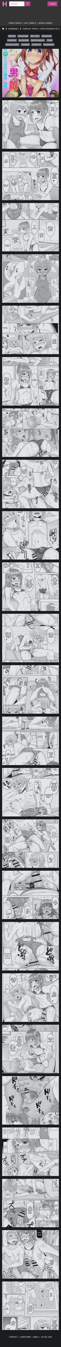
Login (52, 4)
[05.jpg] (30, 278)
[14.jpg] (30, 741)
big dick (35, 36)
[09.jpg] (30, 484)
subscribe (25, 1337)
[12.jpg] (30, 638)
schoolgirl (12, 44)
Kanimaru (13, 29)
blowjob (24, 40)
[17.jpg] (30, 895)
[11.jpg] (30, 586)
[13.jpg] (30, 689)
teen (49, 40)
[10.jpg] (30, 535)
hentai (11, 36)
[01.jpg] (30, 73)
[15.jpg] (30, 792)
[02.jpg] (30, 124)
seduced (46, 36)
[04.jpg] (30, 227)
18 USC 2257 (46, 1337)
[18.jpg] (30, 946)
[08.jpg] (30, 432)
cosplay (36, 44)
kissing (25, 44)
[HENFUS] (4, 3)
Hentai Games (45, 23)
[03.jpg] (30, 176)
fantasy (12, 40)
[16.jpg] (30, 843)
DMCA (36, 1337)
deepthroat (37, 40)
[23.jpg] (30, 1203)
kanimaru (49, 44)
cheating (23, 36)
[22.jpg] (30, 1151)
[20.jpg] (30, 1049)
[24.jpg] (30, 1254)
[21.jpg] (30, 1100)
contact (13, 1337)
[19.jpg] (30, 997)
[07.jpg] (30, 381)
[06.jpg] (30, 330)
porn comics (15, 23)
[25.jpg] (30, 1305)
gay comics (30, 23)
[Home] (3, 29)
